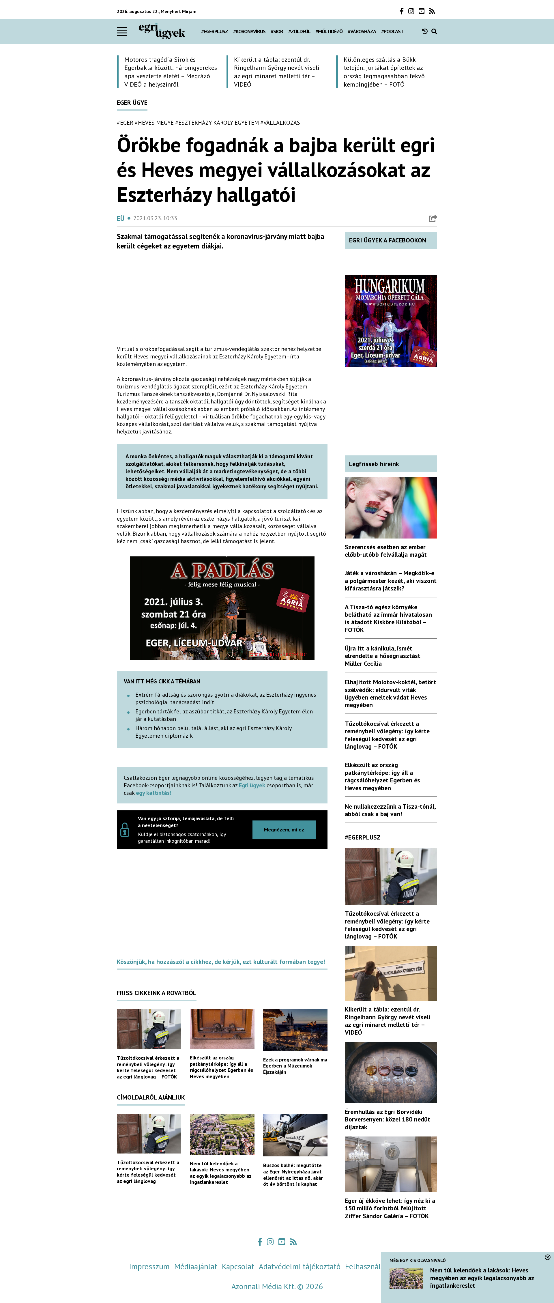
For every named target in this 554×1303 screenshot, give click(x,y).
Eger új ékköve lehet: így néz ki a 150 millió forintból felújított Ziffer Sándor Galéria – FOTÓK (390, 1208)
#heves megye (154, 122)
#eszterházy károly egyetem (217, 122)
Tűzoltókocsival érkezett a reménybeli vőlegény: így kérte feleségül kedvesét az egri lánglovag (148, 1171)
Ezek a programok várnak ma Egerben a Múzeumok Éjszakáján (295, 1065)
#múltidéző (328, 31)
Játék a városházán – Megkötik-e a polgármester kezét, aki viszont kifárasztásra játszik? (391, 580)
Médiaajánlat (195, 1266)
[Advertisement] (222, 300)
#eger (125, 122)
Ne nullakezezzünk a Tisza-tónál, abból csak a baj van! (390, 810)
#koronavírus (249, 31)
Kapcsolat (238, 1266)
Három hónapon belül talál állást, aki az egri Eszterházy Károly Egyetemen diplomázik (213, 731)
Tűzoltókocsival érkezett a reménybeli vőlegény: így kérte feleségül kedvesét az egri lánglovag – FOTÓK (148, 1067)
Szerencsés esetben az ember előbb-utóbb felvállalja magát (386, 550)
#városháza (362, 31)
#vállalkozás (280, 122)
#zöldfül (299, 31)
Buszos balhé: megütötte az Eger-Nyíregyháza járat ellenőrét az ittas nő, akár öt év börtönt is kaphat (293, 1174)
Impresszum (149, 1266)
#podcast (392, 31)
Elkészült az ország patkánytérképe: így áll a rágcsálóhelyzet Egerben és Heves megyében (221, 1067)
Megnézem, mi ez (284, 829)
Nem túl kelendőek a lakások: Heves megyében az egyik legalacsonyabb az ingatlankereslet (220, 1173)
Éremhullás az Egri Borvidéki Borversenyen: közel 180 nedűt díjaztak (387, 1119)
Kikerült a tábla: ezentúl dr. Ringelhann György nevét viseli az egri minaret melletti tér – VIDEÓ (387, 1020)
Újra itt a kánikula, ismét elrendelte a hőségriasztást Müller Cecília (382, 656)
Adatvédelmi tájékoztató (299, 1266)
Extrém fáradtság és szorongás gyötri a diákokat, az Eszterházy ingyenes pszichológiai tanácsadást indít (225, 698)
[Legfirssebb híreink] (426, 31)
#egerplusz (214, 31)
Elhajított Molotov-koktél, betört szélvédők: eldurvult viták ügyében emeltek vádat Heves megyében (390, 693)
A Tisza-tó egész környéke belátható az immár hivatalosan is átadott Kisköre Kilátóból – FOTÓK (388, 618)
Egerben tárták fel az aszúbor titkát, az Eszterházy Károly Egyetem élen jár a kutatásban (224, 715)
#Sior (277, 31)
